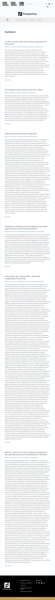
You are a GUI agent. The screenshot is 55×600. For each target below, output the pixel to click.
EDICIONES (38, 19)
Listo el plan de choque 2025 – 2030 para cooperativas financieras (22, 277)
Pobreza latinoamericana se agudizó (21, 134)
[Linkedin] (48, 7)
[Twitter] (46, 4)
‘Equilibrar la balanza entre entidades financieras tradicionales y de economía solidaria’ (26, 227)
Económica (27, 231)
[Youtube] (49, 4)
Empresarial (20, 457)
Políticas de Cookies (26, 591)
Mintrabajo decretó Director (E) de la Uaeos (24, 90)
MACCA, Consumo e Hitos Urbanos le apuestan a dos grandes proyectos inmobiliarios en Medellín (26, 453)
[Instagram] (52, 4)
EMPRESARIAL (32, 19)
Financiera (27, 281)
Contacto (23, 585)
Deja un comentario (10, 46)
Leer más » (8, 80)
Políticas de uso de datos (25, 588)
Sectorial (26, 46)
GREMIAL (25, 19)
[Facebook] (43, 4)
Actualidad (20, 46)
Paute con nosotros (25, 583)
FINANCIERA (19, 19)
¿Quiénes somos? (25, 580)
